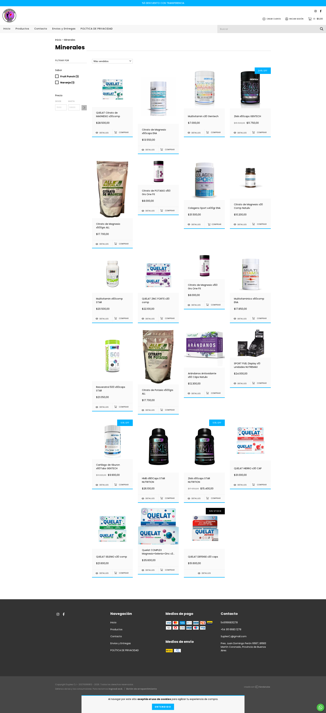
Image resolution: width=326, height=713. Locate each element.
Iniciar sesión (296, 18)
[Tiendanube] (257, 687)
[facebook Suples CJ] (321, 11)
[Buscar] (322, 29)
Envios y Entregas (64, 28)
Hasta (71, 101)
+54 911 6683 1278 (231, 629)
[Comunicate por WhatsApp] (320, 707)
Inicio (7, 28)
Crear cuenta (274, 18)
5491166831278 (229, 622)
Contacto (40, 28)
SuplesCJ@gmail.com (234, 636)
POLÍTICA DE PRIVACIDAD (97, 28)
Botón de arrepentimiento (141, 688)
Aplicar (84, 107)
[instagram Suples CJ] (315, 11)
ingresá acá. (115, 688)
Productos (22, 28)
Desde (58, 101)
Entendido (163, 706)
